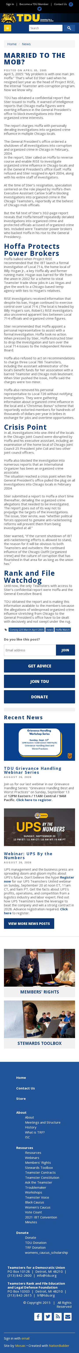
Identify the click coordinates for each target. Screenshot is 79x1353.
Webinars (32, 1157)
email (25, 1338)
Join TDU (39, 681)
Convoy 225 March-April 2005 (26, 629)
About (21, 1112)
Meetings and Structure (43, 1122)
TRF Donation (35, 1247)
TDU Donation (36, 1242)
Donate (39, 696)
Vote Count (33, 1212)
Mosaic (20, 1345)
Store (21, 1098)
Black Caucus (34, 1202)
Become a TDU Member (34, 4)
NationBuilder (59, 1345)
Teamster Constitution (42, 1177)
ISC (27, 1137)
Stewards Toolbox (39, 1167)
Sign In (10, 4)
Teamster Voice (37, 1197)
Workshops (33, 1192)
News (26, 44)
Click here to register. (34, 800)
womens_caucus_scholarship (46, 1252)
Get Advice (39, 666)
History (30, 1127)
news (50, 629)
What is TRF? (35, 1132)
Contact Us (60, 4)
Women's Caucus (37, 1207)
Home (12, 44)
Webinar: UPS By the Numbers (28, 855)
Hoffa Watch (63, 629)
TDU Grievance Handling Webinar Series (33, 770)
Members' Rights (38, 1162)
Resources (24, 1147)
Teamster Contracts (40, 1172)
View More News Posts (29, 923)
